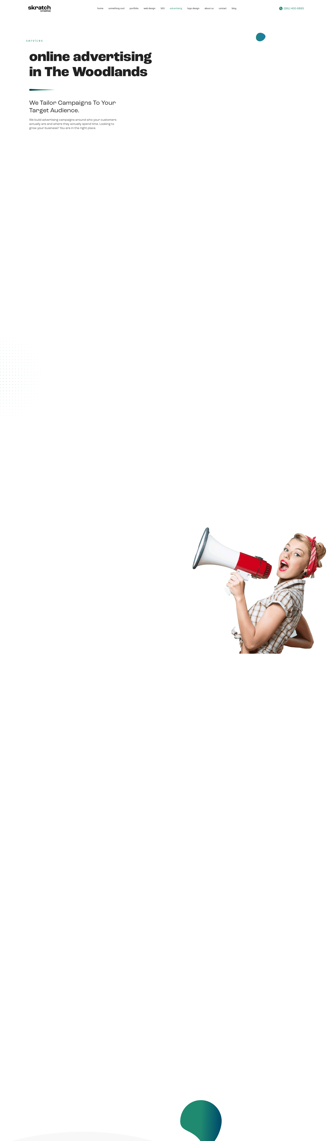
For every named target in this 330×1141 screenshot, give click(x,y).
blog (234, 8)
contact (223, 8)
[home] (40, 8)
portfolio (134, 8)
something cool (116, 8)
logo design (193, 8)
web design (149, 8)
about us (209, 8)
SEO (163, 8)
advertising (176, 8)
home (100, 8)
